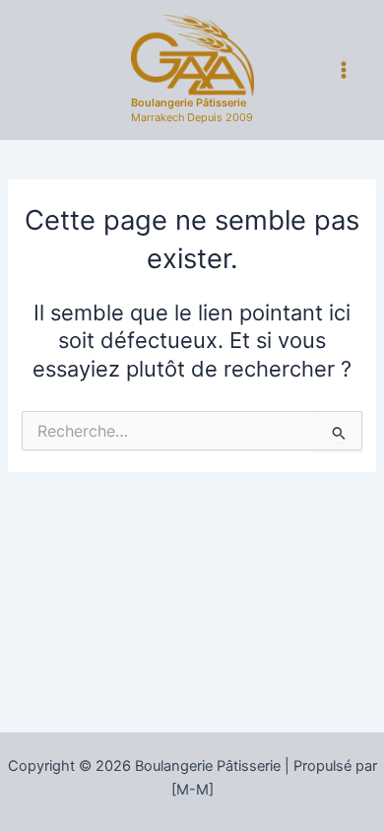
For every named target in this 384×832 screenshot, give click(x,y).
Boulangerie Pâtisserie (188, 102)
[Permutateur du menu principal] (343, 70)
